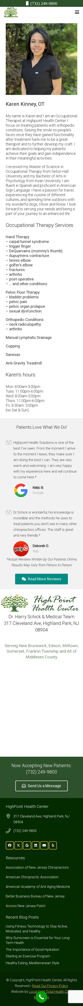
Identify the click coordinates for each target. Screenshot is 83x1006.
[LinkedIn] (36, 845)
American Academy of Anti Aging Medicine (38, 887)
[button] (77, 12)
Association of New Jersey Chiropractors (37, 867)
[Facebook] (10, 845)
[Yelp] (53, 845)
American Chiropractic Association (32, 877)
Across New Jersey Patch (26, 906)
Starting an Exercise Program (28, 956)
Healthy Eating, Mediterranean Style (32, 963)
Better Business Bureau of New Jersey (35, 896)
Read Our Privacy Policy (50, 986)
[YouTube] (44, 845)
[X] (18, 845)
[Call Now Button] (41, 997)
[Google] (27, 845)
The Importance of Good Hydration (32, 950)
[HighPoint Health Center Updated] (11, 12)
